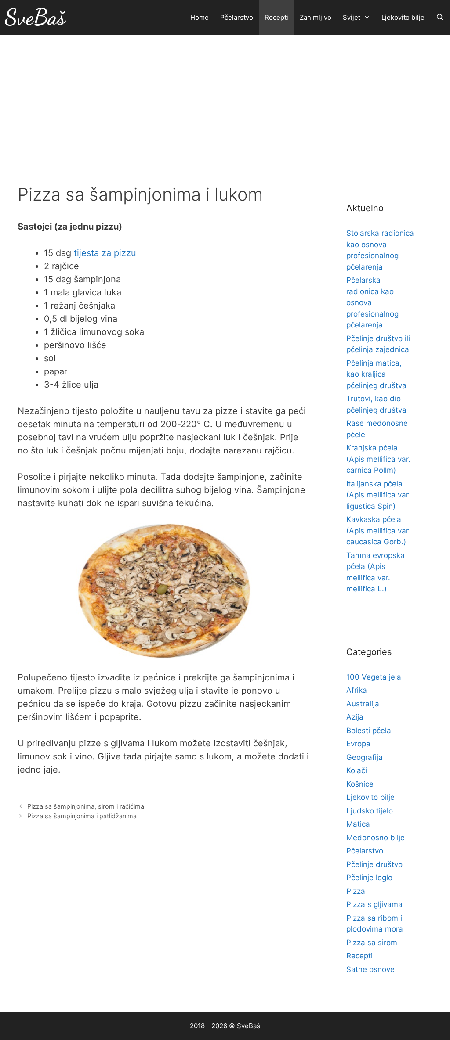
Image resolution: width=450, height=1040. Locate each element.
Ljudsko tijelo (369, 810)
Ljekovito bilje (403, 17)
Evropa (358, 743)
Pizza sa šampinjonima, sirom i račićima (85, 806)
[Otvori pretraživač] (440, 17)
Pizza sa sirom (371, 942)
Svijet (351, 17)
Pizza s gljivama (374, 904)
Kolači (356, 770)
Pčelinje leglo (369, 877)
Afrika (356, 690)
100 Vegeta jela (373, 677)
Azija (354, 717)
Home (199, 17)
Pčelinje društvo (374, 864)
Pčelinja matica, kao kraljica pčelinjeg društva (376, 374)
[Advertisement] (225, 100)
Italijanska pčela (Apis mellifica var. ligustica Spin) (378, 495)
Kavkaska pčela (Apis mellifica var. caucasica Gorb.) (378, 530)
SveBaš (34, 17)
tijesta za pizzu (105, 253)
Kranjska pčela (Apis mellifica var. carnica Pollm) (378, 459)
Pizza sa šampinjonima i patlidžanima (82, 816)
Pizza (355, 891)
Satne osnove (370, 969)
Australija (362, 703)
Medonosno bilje (375, 837)
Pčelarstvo (236, 17)
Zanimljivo (315, 17)
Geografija (364, 757)
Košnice (360, 784)
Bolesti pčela (368, 730)
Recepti (276, 17)
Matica (358, 824)
